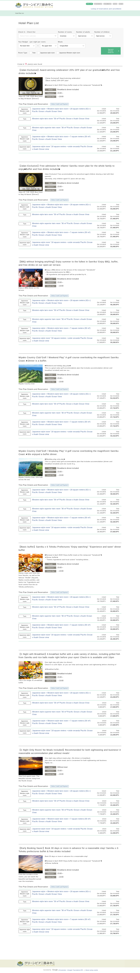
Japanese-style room (47, 53)
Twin (34, 53)
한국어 (115, 3)
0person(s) (100, 36)
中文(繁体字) (107, 3)
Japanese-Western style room (69, 53)
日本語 (121, 3)
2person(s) (82, 36)
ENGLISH (89, 3)
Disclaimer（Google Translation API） (71, 970)
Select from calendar (28, 36)
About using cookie (91, 970)
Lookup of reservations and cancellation (106, 9)
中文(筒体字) (98, 3)
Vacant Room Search (111, 50)
